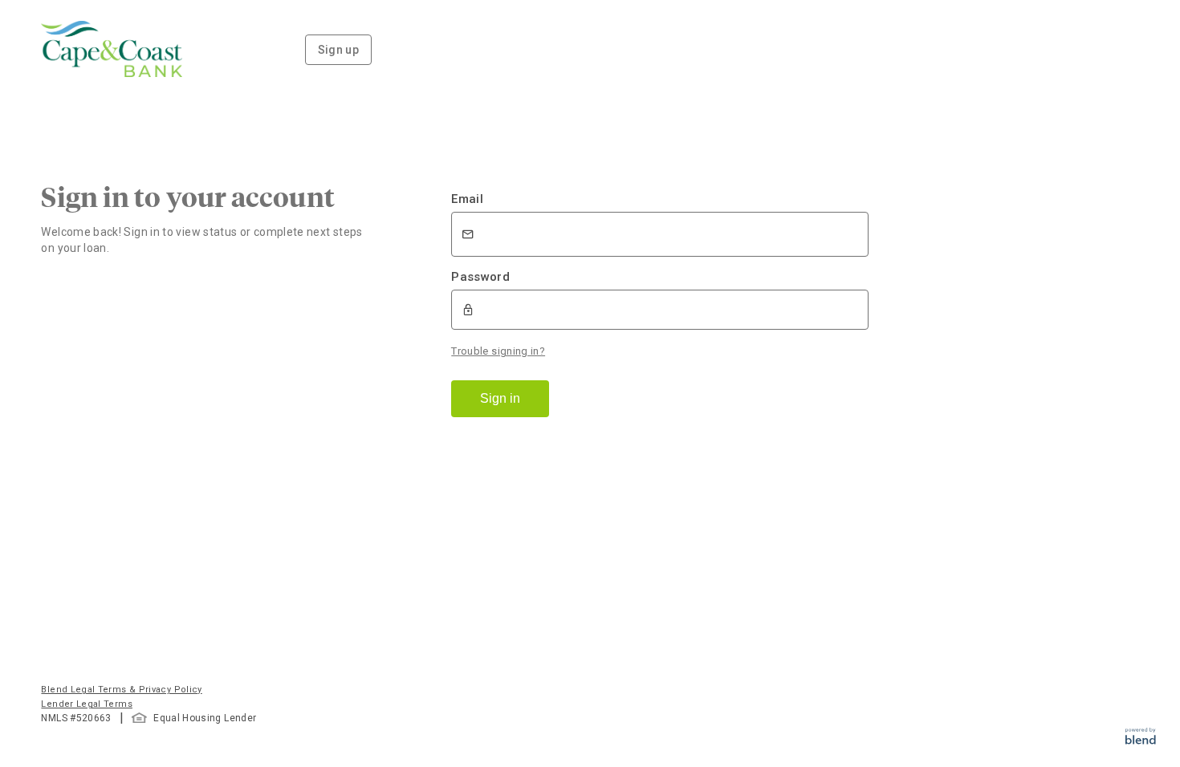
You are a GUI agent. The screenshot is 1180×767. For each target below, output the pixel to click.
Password (480, 277)
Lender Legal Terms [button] (86, 704)
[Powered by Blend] (1140, 740)
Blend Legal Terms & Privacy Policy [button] (121, 689)
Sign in (500, 398)
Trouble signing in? (498, 351)
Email (467, 199)
